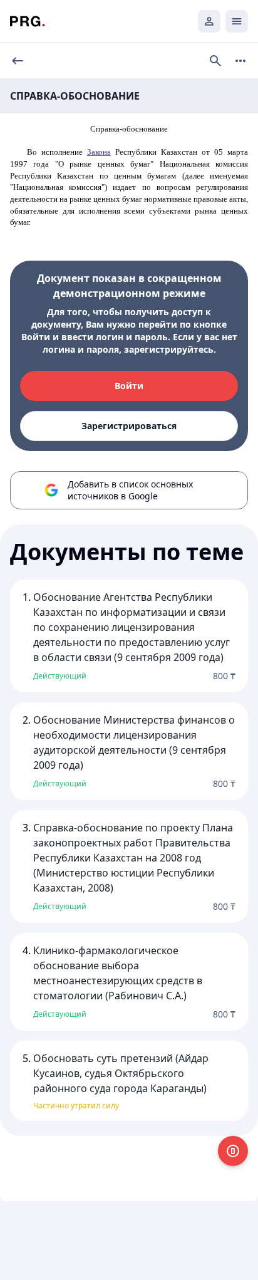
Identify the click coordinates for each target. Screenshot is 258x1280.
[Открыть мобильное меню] (236, 21)
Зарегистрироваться (129, 426)
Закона (99, 152)
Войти (129, 386)
